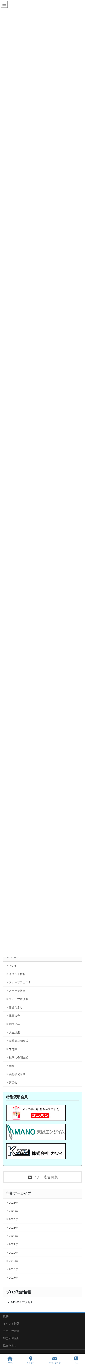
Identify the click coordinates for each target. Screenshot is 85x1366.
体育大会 (14, 1015)
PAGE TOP (78, 1348)
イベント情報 (17, 974)
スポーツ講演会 (18, 999)
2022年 (13, 1236)
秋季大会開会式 (18, 1057)
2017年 (13, 1277)
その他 (13, 965)
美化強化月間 (17, 1074)
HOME (10, 1363)
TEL (76, 1363)
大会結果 (14, 1032)
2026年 (13, 1202)
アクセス (31, 1363)
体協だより (16, 1007)
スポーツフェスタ (20, 982)
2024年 (13, 1219)
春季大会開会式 (18, 1040)
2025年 (13, 1211)
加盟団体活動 (11, 1338)
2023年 (13, 1227)
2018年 (13, 1269)
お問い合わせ (54, 1363)
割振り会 (14, 1024)
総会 (11, 1065)
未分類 (13, 1049)
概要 (5, 1316)
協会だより (10, 1345)
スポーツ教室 (17, 990)
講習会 (13, 1082)
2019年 (13, 1261)
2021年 (13, 1244)
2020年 (13, 1252)
